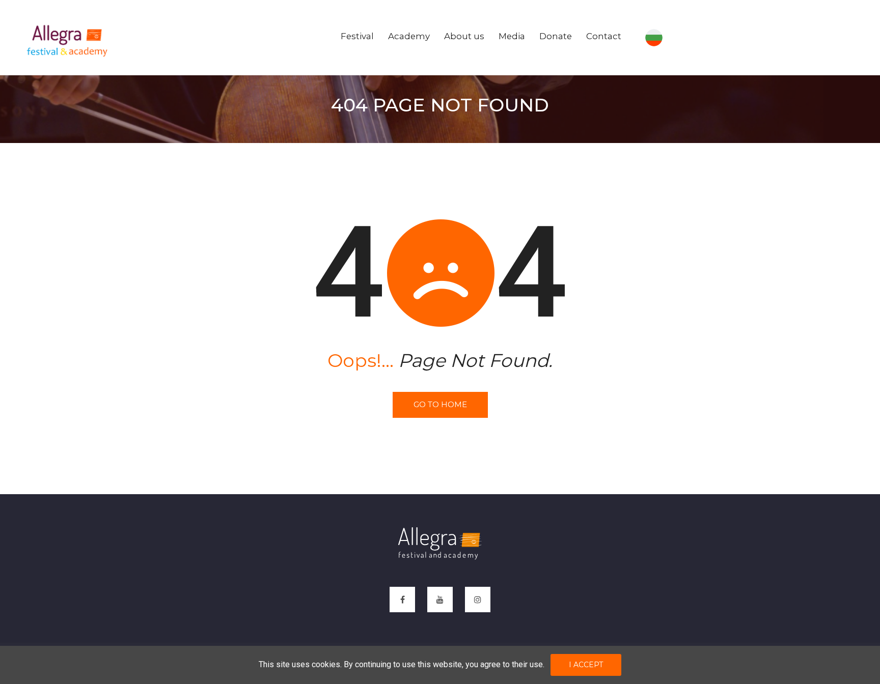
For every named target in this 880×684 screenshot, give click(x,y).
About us (464, 36)
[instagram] (477, 599)
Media (512, 36)
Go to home (440, 404)
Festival (357, 36)
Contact (603, 36)
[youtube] (440, 599)
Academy (409, 36)
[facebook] (402, 599)
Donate (555, 36)
